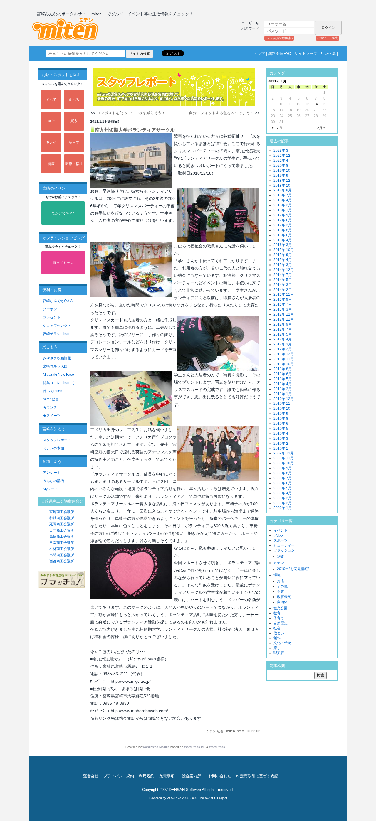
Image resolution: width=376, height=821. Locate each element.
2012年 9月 (282, 324)
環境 (277, 575)
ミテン (211, 731)
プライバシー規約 (118, 776)
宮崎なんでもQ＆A (58, 301)
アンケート (52, 473)
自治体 (282, 602)
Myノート (50, 489)
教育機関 (284, 597)
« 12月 (277, 128)
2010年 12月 (283, 399)
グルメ (278, 535)
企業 (280, 591)
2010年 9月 (282, 414)
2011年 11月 (283, 359)
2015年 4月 (282, 260)
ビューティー (284, 545)
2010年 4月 (282, 433)
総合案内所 (191, 776)
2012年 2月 (282, 349)
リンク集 (328, 53)
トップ (259, 53)
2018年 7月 (282, 195)
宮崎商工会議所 (61, 512)
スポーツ (280, 540)
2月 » (321, 128)
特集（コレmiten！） (59, 383)
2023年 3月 (282, 151)
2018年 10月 (283, 185)
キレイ (51, 142)
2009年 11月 (283, 458)
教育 (277, 613)
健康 (51, 164)
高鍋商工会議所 (61, 537)
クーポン (50, 309)
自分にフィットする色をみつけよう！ (221, 113)
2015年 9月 (282, 255)
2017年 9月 (282, 215)
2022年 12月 (283, 156)
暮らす (74, 142)
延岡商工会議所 (61, 524)
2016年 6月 (282, 235)
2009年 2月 (282, 503)
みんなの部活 (53, 481)
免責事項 (166, 776)
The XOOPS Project (212, 798)
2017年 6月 (282, 220)
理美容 (278, 653)
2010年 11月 (283, 404)
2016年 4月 (282, 240)
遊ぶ (51, 121)
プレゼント (52, 317)
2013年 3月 (282, 309)
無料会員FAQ (279, 53)
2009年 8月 (282, 473)
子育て (278, 618)
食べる (74, 99)
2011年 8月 (282, 369)
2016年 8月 (282, 230)
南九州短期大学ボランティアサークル (135, 129)
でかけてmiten (63, 213)
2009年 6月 (282, 483)
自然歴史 (280, 623)
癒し (277, 648)
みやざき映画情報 (57, 358)
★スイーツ (52, 416)
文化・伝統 (282, 643)
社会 (220, 731)
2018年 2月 (282, 205)
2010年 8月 (282, 419)
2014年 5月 (282, 280)
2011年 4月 (282, 384)
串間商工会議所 (61, 555)
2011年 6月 (282, 374)
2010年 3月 (282, 438)
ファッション (284, 550)
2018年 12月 (283, 180)
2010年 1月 (282, 448)
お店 (280, 581)
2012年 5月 (282, 334)
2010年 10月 (283, 409)
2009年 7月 (282, 478)
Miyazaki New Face (58, 374)
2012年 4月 (282, 339)
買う (74, 121)
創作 (277, 638)
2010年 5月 (282, 428)
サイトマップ (305, 53)
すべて (51, 99)
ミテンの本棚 (53, 448)
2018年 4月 (282, 200)
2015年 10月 (283, 250)
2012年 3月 (282, 344)
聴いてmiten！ (54, 391)
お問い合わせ (219, 776)
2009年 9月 (282, 468)
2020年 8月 (282, 165)
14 (316, 104)
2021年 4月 (282, 161)
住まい (278, 633)
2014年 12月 (283, 270)
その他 (282, 586)
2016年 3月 (282, 245)
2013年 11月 (283, 294)
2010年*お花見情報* (293, 569)
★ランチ (50, 407)
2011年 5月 (282, 379)
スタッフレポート (57, 440)
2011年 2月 (282, 389)
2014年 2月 (282, 290)
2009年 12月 (283, 453)
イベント (280, 530)
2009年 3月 (282, 498)
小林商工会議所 (61, 549)
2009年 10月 (283, 463)
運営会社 (90, 776)
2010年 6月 (282, 424)
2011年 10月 (283, 364)
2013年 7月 (282, 304)
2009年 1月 (282, 508)
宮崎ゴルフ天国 (55, 366)
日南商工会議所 (61, 543)
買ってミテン (63, 263)
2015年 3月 (282, 265)
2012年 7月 (282, 329)
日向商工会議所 (61, 530)
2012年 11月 (283, 319)
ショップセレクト (57, 325)
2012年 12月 (283, 314)
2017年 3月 (282, 225)
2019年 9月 (282, 175)
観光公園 (280, 608)
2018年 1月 (282, 210)
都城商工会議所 (61, 518)
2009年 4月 (282, 493)
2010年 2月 (282, 443)
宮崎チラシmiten (56, 334)
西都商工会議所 (61, 561)
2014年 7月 (282, 275)
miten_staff (235, 731)
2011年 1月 (282, 394)
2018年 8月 (282, 190)
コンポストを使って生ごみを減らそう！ (131, 113)
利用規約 (146, 776)
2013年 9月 (282, 299)
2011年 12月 (283, 354)
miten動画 (51, 399)
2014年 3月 (282, 285)
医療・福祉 (74, 164)
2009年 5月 (282, 488)
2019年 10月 (283, 170)
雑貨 (280, 556)
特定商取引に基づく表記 (257, 776)
